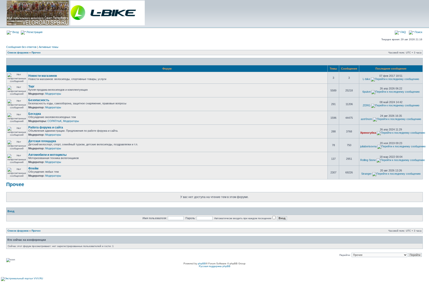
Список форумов (18, 52)
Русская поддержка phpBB (214, 266)
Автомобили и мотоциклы (47, 155)
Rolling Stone (368, 160)
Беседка (34, 114)
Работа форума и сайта (45, 127)
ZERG (366, 105)
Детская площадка (42, 141)
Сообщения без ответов (21, 46)
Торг (31, 86)
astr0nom (366, 119)
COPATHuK (54, 121)
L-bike (366, 79)
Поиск (418, 32)
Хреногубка (368, 132)
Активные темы (48, 46)
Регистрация (34, 32)
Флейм (33, 168)
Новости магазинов (42, 76)
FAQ (403, 32)
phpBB (202, 263)
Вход (15, 32)
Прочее (36, 52)
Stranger (366, 173)
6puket (366, 91)
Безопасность (38, 100)
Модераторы (53, 93)
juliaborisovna (368, 146)
